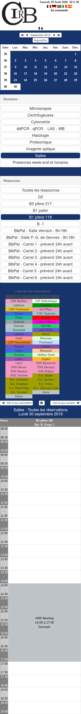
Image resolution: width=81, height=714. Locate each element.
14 (65, 67)
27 (55, 80)
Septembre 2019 (40, 35)
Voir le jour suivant (64, 403)
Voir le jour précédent (18, 403)
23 (15, 80)
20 (55, 73)
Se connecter (59, 10)
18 (35, 73)
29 (75, 80)
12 (45, 67)
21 (65, 73)
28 (65, 80)
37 (5, 67)
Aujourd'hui (40, 40)
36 (5, 60)
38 (5, 73)
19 (45, 73)
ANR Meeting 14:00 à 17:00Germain (44, 622)
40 (5, 86)
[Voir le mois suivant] (54, 35)
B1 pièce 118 (44, 420)
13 (55, 67)
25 (35, 80)
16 (15, 73)
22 (75, 73)
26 (45, 80)
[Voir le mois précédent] (27, 35)
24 (25, 80)
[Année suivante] (59, 35)
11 (35, 67)
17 (25, 73)
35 (5, 54)
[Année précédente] (22, 35)
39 (5, 80)
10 (25, 67)
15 (75, 67)
